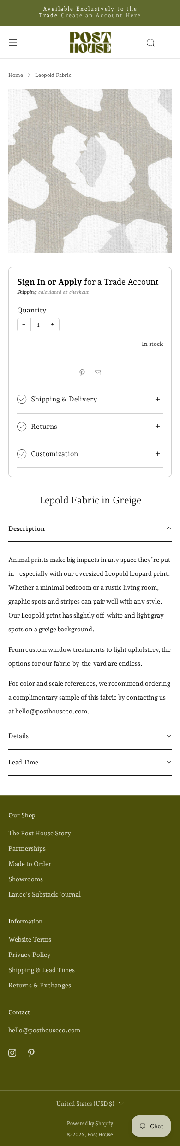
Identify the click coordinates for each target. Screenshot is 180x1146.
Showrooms (25, 879)
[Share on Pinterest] (82, 372)
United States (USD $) (85, 1103)
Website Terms (29, 939)
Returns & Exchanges (39, 985)
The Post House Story (39, 833)
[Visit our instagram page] (12, 1052)
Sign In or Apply (49, 281)
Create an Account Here (101, 15)
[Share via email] (98, 372)
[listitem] (90, 13)
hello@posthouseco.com (51, 711)
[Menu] (13, 42)
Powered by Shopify (90, 1124)
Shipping (27, 292)
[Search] (150, 42)
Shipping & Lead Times (41, 970)
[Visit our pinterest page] (31, 1052)
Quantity (31, 310)
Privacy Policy (29, 954)
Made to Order (29, 863)
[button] (90, 529)
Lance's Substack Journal (44, 894)
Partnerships (27, 848)
